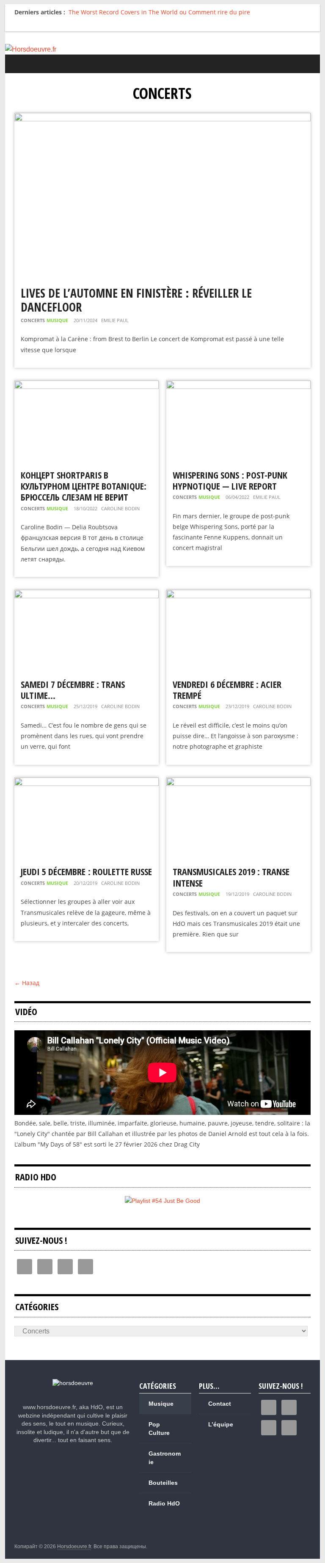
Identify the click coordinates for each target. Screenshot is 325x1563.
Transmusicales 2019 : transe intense (231, 877)
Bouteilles (163, 1482)
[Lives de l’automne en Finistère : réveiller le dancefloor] (162, 118)
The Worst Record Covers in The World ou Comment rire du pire (159, 12)
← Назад (26, 983)
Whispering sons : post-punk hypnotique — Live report (230, 480)
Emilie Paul (115, 320)
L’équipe (220, 1424)
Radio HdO (164, 1503)
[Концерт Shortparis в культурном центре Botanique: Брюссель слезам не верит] (86, 385)
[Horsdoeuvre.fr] (162, 49)
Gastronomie (165, 1457)
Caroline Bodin (120, 508)
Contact (219, 1403)
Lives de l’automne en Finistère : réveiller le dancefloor (136, 300)
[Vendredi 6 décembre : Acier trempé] (238, 595)
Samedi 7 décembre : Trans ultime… (73, 689)
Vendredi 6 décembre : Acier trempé (227, 689)
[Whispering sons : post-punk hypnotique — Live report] (238, 385)
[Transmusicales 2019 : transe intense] (238, 782)
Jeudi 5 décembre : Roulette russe (86, 871)
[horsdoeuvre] (72, 1383)
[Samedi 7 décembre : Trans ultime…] (86, 595)
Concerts (33, 320)
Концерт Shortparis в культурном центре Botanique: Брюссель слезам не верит (83, 486)
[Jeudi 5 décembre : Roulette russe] (86, 782)
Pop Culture (159, 1428)
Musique (57, 320)
